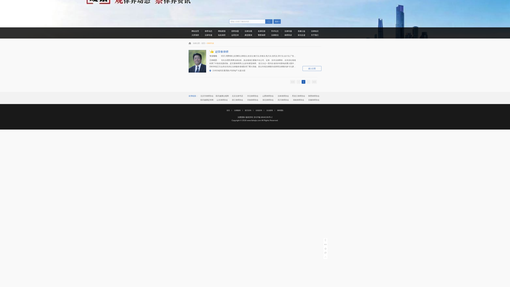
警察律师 (261, 35)
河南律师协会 (252, 100)
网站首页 (195, 31)
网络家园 (222, 31)
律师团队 (280, 110)
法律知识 (314, 31)
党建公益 (301, 31)
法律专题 (208, 35)
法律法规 (248, 31)
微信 (325, 244)
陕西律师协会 (313, 96)
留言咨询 (248, 110)
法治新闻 (269, 110)
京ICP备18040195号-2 (263, 117)
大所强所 (195, 35)
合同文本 (235, 35)
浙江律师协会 (237, 100)
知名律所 (222, 35)
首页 (203, 43)
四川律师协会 (283, 100)
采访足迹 (301, 35)
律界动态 (208, 31)
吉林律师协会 (283, 96)
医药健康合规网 (222, 96)
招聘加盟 (235, 31)
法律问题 (288, 31)
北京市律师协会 (206, 96)
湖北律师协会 (268, 100)
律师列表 (210, 43)
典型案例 (248, 35)
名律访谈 (261, 31)
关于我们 (314, 35)
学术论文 (275, 31)
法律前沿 (275, 35)
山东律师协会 (222, 100)
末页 (314, 82)
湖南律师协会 (298, 100)
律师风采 (288, 35)
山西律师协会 (268, 96)
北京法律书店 (237, 96)
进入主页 (312, 68)
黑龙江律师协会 (298, 96)
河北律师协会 (252, 96)
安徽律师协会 (313, 100)
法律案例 (237, 110)
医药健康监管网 (206, 100)
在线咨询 (259, 110)
